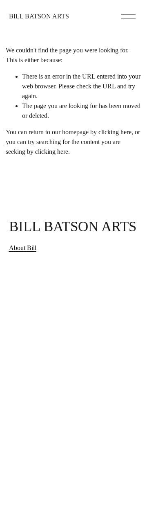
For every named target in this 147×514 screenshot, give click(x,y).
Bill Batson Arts (39, 16)
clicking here (114, 131)
